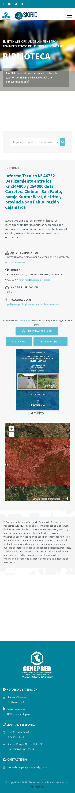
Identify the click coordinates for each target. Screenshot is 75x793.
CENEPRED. (37, 787)
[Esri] (65, 498)
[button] (69, 15)
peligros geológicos (19, 304)
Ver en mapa (24, 280)
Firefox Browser (24, 320)
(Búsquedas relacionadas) (15, 262)
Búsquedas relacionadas (40, 280)
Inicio (7, 92)
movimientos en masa (45, 304)
